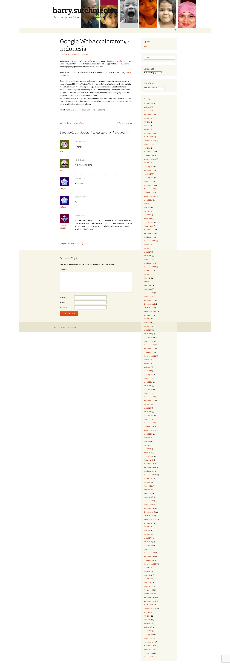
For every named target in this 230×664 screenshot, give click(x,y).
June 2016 (147, 207)
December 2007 (149, 508)
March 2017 (148, 174)
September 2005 (150, 608)
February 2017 (149, 178)
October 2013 (149, 308)
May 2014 (147, 282)
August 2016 (148, 200)
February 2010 (149, 415)
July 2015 (147, 244)
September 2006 (150, 564)
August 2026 (148, 103)
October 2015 (149, 237)
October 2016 (149, 192)
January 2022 (148, 144)
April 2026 (147, 107)
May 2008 (147, 490)
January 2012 (148, 378)
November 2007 (149, 512)
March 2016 (148, 218)
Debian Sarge (124, 122)
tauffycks (63, 207)
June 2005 (147, 620)
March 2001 (148, 649)
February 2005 (149, 634)
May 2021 (147, 148)
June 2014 (147, 278)
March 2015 (148, 256)
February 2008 (149, 501)
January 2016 (148, 226)
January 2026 (148, 111)
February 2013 (149, 337)
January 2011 (148, 393)
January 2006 (148, 594)
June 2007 (147, 530)
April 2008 (147, 493)
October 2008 (149, 471)
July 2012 (147, 360)
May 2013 (147, 326)
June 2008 (147, 486)
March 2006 (148, 586)
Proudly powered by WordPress (64, 327)
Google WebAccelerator (116, 61)
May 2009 (147, 445)
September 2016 (150, 196)
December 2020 (149, 152)
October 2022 (149, 137)
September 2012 (150, 356)
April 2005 (147, 627)
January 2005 (148, 638)
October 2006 (149, 560)
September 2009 (150, 430)
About (146, 46)
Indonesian (152, 88)
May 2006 (147, 579)
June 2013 (147, 322)
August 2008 (148, 478)
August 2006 (148, 568)
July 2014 (147, 274)
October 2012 (149, 352)
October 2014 (149, 263)
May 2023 (147, 129)
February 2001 (149, 653)
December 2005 (149, 597)
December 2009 (149, 423)
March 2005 (148, 631)
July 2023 (147, 122)
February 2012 (149, 374)
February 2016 (149, 222)
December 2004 (149, 642)
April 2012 (147, 367)
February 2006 (149, 590)
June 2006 (147, 575)
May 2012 (147, 363)
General (76, 54)
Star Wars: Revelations (72, 122)
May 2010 (147, 404)
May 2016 (147, 211)
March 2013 (148, 334)
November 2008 (149, 467)
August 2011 (148, 382)
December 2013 (149, 300)
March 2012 (148, 371)
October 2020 (149, 155)
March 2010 (148, 412)
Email (63, 302)
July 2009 (147, 438)
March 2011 (148, 386)
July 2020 (147, 163)
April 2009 (147, 449)
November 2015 (149, 233)
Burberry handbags (76, 243)
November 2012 (149, 348)
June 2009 (147, 441)
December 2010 (149, 397)
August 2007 (148, 523)
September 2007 (150, 519)
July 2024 (147, 118)
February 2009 (149, 456)
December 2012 (149, 345)
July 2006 (147, 571)
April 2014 (147, 285)
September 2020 (150, 159)
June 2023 (147, 126)
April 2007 (147, 538)
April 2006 (147, 582)
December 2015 (149, 230)
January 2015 (148, 259)
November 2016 (149, 189)
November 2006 (149, 556)
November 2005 (149, 601)
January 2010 (148, 419)
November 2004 (149, 646)
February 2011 (149, 389)
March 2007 (148, 542)
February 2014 (149, 293)
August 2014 (148, 270)
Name (63, 297)
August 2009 (148, 434)
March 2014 (148, 289)
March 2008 (148, 497)
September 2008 (150, 475)
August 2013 (148, 315)
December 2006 (149, 553)
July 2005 (147, 616)
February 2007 (149, 545)
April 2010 (147, 408)
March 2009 (148, 452)
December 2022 (149, 133)
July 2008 (147, 482)
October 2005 (149, 605)
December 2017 (149, 170)
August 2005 (148, 612)
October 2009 (149, 426)
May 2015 (147, 248)
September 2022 (150, 140)
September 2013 (150, 311)
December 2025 (149, 114)
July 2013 (147, 319)
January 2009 (148, 460)
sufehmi (86, 54)
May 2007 (147, 534)
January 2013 (148, 341)
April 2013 (147, 330)
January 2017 (148, 181)
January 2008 (148, 504)
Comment (64, 269)
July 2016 (147, 204)
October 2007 (149, 516)
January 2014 (148, 296)
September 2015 (150, 241)
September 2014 (150, 267)
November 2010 (149, 400)
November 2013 (149, 304)
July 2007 (147, 527)
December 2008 (149, 464)
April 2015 (147, 252)
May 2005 (147, 623)
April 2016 (147, 215)
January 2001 (148, 657)
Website (63, 307)
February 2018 (149, 166)
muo (61, 170)
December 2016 (149, 185)
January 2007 (148, 549)
